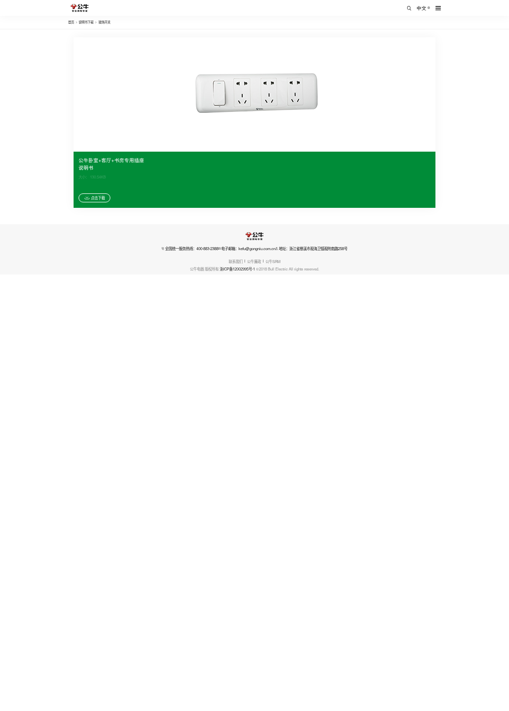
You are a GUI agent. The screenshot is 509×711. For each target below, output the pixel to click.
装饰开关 (104, 22)
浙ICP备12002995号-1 (237, 268)
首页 (71, 22)
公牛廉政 (254, 261)
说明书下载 (86, 22)
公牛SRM (272, 261)
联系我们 (236, 261)
